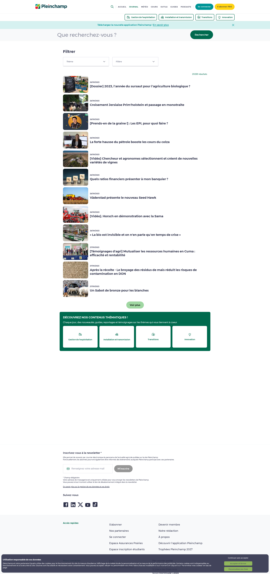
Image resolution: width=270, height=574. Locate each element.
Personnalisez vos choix (238, 569)
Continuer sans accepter (238, 558)
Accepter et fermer (238, 563)
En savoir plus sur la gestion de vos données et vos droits (86, 487)
